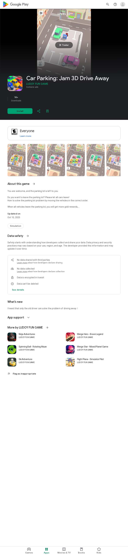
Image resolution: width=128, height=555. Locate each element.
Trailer (63, 45)
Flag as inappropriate (21, 373)
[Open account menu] (122, 4)
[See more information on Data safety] (27, 236)
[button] (16, 160)
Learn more (25, 136)
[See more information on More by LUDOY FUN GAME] (47, 327)
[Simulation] (15, 226)
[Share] (38, 111)
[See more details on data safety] (18, 290)
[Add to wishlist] (47, 111)
